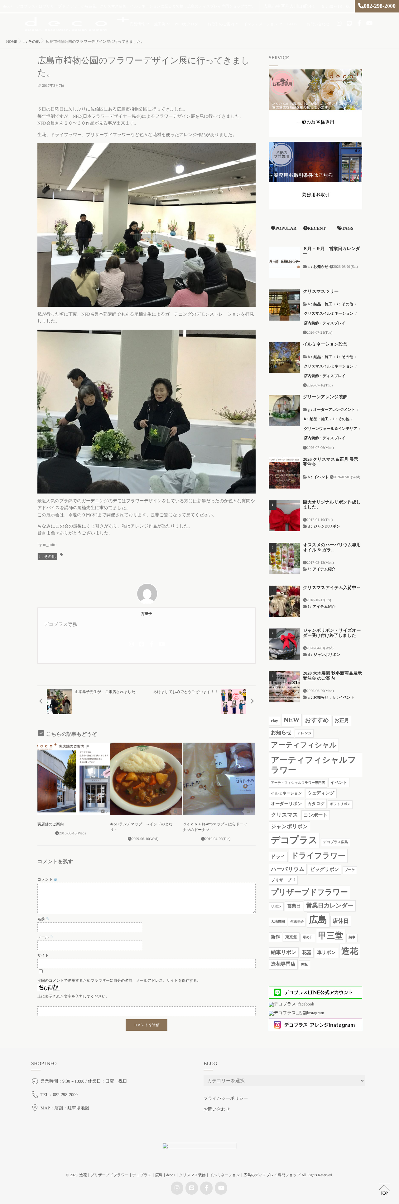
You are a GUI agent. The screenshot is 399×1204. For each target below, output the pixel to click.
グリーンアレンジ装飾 (325, 397)
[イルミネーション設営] (284, 357)
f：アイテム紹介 (321, 569)
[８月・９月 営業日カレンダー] (284, 262)
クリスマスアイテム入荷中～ (332, 588)
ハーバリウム (288, 869)
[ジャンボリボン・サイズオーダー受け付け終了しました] (284, 644)
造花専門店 (283, 964)
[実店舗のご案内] (73, 779)
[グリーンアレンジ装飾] (284, 410)
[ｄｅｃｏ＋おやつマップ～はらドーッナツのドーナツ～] (219, 779)
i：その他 (47, 556)
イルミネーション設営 (325, 344)
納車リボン (283, 952)
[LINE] (349, 23)
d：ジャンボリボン (324, 526)
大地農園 (278, 922)
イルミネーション (286, 793)
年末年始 (297, 922)
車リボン (326, 952)
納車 (352, 937)
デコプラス (294, 840)
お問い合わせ (318, 24)
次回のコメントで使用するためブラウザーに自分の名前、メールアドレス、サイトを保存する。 (119, 980)
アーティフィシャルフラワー (313, 764)
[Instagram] (339, 23)
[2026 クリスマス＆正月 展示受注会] (284, 473)
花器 (307, 952)
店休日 (341, 921)
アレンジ (304, 733)
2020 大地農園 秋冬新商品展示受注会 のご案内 (332, 676)
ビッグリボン (324, 869)
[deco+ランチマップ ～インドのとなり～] (146, 779)
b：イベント (318, 477)
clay (274, 720)
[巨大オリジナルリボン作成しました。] (284, 515)
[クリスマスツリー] (284, 305)
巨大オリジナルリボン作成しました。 (332, 505)
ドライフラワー (318, 856)
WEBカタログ (186, 24)
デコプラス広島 (335, 842)
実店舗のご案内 (50, 824)
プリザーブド (283, 880)
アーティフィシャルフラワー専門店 (298, 783)
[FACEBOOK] (359, 23)
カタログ (315, 803)
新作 (275, 937)
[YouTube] (369, 23)
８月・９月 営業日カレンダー (331, 252)
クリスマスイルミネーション (328, 313)
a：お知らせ (318, 266)
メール (45, 937)
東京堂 (291, 937)
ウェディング (320, 793)
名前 (43, 919)
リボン (276, 906)
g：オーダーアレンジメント (331, 409)
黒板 (304, 964)
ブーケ (350, 870)
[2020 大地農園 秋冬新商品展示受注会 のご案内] (284, 686)
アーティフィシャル (304, 745)
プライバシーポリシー (226, 1098)
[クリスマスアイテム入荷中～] (284, 601)
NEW (291, 720)
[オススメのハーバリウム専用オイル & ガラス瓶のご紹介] (284, 558)
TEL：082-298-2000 (59, 1095)
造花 (349, 951)
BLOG (292, 24)
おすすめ (317, 720)
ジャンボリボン (289, 826)
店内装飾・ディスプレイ (325, 323)
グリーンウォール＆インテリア (330, 428)
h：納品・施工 (320, 304)
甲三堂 (330, 935)
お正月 (341, 720)
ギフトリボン (340, 804)
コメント (47, 879)
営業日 (294, 906)
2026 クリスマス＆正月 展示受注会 (330, 462)
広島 (318, 920)
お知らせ (281, 732)
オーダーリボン (286, 803)
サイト (43, 955)
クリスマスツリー (321, 291)
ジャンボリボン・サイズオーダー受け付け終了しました (332, 633)
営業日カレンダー (329, 905)
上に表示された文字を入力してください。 (73, 996)
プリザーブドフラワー (309, 892)
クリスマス (284, 815)
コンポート (316, 815)
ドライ (278, 856)
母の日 (308, 937)
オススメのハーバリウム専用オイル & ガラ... (332, 548)
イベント (339, 782)
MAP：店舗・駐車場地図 (65, 1108)
